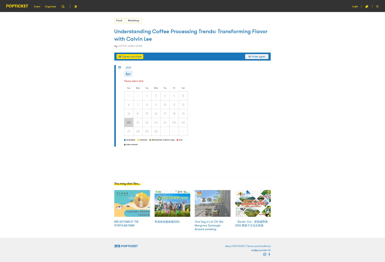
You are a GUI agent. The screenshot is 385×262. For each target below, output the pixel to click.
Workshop (133, 20)
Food (119, 20)
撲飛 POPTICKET (126, 246)
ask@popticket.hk (261, 250)
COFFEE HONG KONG (130, 45)
